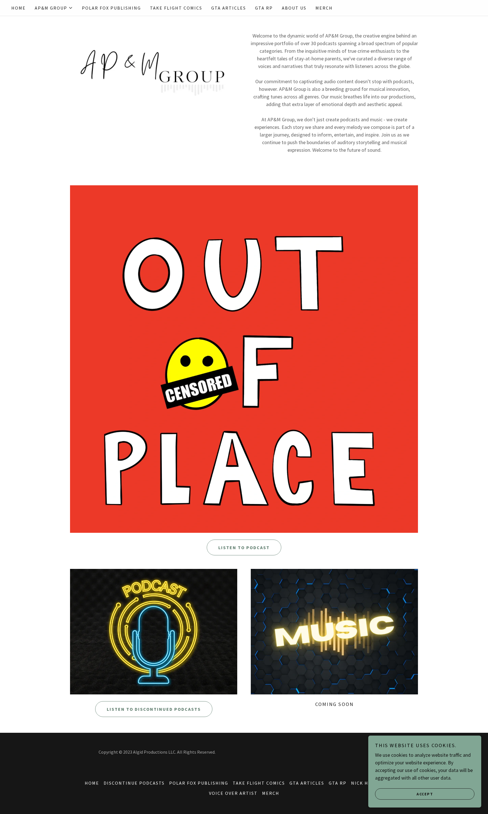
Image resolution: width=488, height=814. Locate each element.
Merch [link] (324, 8)
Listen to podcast (244, 547)
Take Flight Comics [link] (176, 8)
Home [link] (18, 8)
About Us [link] (294, 8)
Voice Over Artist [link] (233, 793)
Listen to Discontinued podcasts (154, 709)
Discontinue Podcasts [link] (134, 783)
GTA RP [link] (264, 8)
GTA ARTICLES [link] (228, 8)
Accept (425, 793)
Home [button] (92, 783)
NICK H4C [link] (362, 783)
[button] (54, 8)
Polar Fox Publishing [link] (111, 8)
